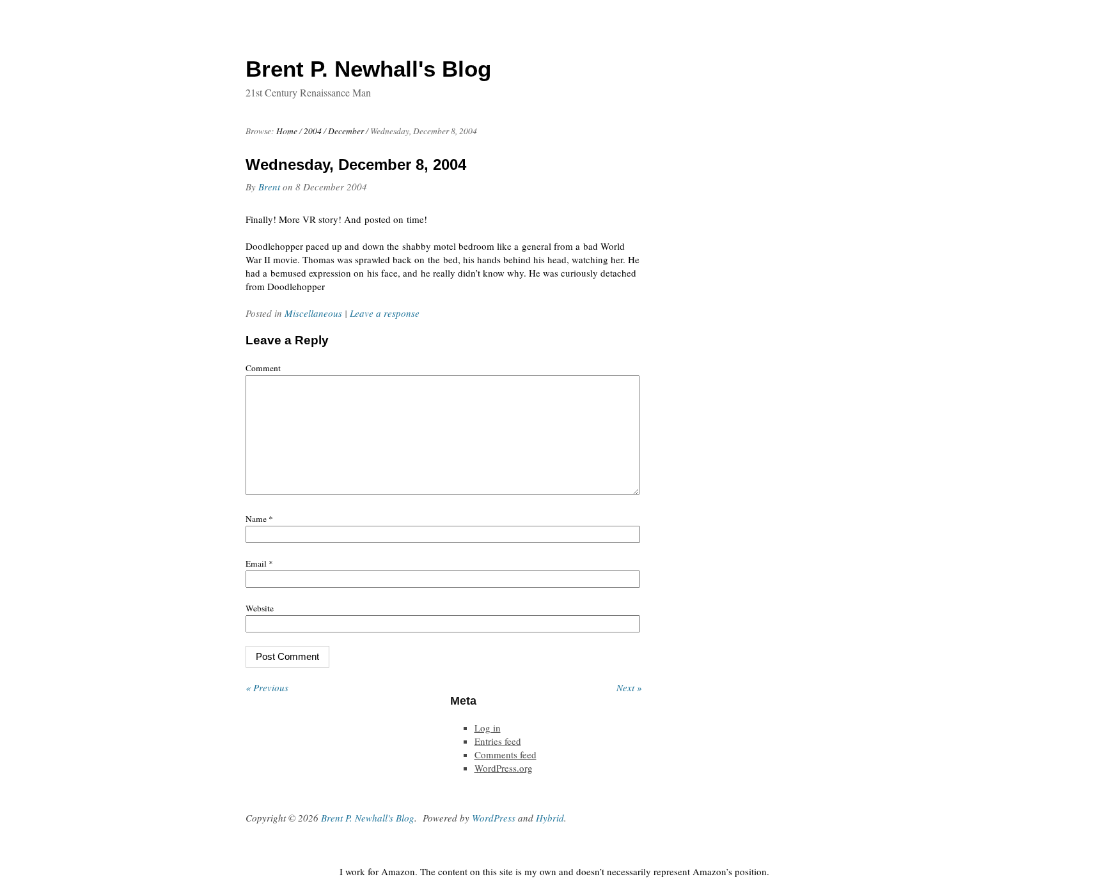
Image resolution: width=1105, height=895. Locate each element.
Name (259, 518)
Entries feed (497, 741)
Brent (269, 186)
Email (259, 563)
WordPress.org (503, 767)
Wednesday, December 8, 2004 (356, 164)
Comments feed (505, 754)
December (346, 131)
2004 (313, 131)
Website (260, 608)
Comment (263, 368)
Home (286, 131)
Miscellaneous (313, 313)
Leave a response (384, 313)
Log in (487, 727)
